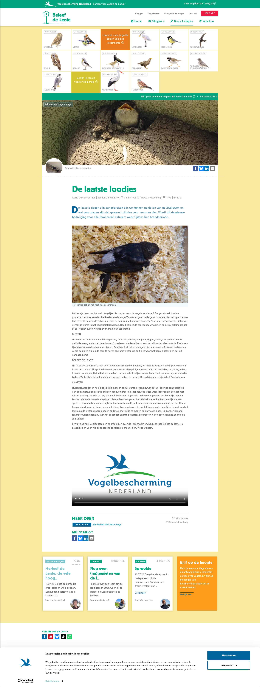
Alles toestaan (228, 655)
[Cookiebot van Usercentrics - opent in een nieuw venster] (25, 681)
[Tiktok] (63, 636)
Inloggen (139, 13)
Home (138, 21)
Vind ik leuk (129, 197)
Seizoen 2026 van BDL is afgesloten (200, 96)
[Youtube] (50, 636)
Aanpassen (227, 665)
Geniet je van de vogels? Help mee (84, 80)
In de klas (208, 21)
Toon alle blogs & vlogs (59, 104)
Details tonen (52, 681)
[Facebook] (44, 636)
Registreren (153, 13)
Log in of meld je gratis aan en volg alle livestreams (115, 39)
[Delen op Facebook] (195, 168)
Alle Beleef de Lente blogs (106, 524)
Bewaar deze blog (151, 197)
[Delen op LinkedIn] (206, 168)
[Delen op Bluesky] (201, 168)
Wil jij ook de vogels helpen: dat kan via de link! (146, 96)
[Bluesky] (57, 636)
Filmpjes (156, 21)
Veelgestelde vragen (174, 13)
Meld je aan (186, 594)
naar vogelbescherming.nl (198, 3)
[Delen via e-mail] (212, 168)
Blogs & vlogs (182, 21)
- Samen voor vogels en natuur (91, 4)
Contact (193, 13)
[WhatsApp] (69, 636)
